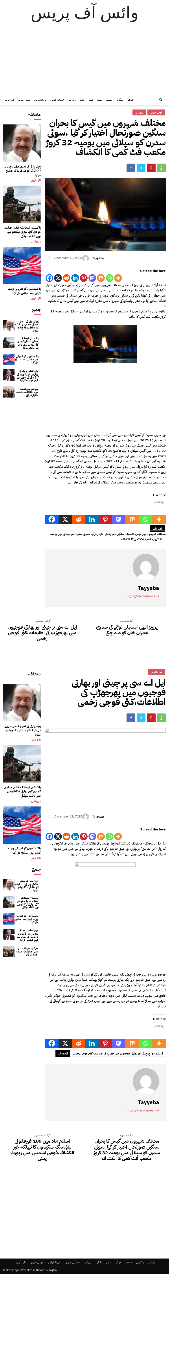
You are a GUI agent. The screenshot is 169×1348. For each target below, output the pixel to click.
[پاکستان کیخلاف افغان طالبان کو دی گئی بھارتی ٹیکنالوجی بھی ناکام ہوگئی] (22, 204)
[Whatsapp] (109, 278)
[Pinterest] (151, 168)
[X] (58, 278)
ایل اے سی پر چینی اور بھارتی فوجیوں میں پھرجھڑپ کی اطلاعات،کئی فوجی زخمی (42, 633)
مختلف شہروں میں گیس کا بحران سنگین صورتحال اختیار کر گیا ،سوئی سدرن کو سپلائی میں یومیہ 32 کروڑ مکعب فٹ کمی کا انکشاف (108, 536)
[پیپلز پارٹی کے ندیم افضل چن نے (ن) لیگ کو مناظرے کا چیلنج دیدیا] (22, 143)
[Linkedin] (75, 278)
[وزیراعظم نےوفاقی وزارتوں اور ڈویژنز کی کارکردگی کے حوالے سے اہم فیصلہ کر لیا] (9, 375)
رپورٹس (71, 99)
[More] (118, 278)
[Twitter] (141, 168)
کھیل (99, 99)
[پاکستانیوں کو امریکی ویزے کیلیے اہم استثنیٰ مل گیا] (22, 265)
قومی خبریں (24, 99)
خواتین (130, 99)
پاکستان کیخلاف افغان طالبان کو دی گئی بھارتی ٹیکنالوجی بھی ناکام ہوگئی (22, 232)
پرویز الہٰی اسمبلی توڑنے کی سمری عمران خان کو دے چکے (127, 630)
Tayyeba (98, 258)
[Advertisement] (84, 61)
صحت (109, 99)
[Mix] (101, 278)
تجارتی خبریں (57, 99)
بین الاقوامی (40, 99)
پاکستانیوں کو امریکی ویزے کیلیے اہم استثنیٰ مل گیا (24, 291)
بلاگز (81, 99)
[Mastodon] (92, 278)
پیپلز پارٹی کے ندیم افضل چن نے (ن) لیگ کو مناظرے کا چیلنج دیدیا (22, 170)
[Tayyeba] (86, 258)
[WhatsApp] (161, 168)
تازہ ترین (9, 99)
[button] (160, 100)
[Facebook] (131, 168)
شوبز (90, 99)
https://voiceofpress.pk (142, 596)
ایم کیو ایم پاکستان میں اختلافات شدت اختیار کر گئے (27, 392)
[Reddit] (66, 278)
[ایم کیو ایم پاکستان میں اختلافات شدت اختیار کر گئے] (9, 392)
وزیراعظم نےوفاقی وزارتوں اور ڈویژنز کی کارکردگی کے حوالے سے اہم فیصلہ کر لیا (28, 375)
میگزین (119, 99)
